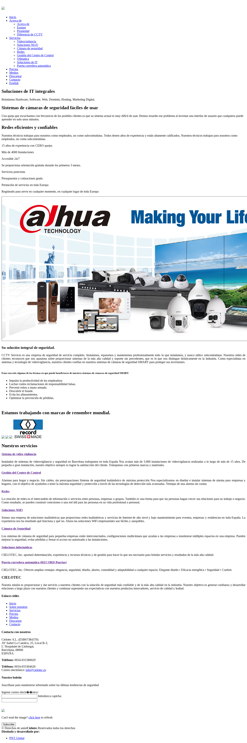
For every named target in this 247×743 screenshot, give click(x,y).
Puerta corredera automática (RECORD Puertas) (34, 562)
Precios (13, 69)
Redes (21, 51)
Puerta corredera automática (34, 65)
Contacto (14, 79)
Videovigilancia (26, 41)
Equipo (21, 27)
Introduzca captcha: (50, 696)
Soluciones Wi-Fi (27, 44)
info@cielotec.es (36, 670)
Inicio (12, 17)
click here (34, 717)
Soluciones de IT (27, 62)
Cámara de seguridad (30, 48)
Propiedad (23, 31)
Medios (13, 72)
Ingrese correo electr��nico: (20, 692)
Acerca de (23, 24)
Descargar (15, 76)
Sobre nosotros (18, 607)
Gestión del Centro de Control (35, 55)
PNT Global (16, 738)
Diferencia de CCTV (30, 34)
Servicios (14, 610)
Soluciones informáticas (17, 547)
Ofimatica (23, 58)
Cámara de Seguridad (16, 528)
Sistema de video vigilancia (19, 454)
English (14, 83)
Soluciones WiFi (12, 510)
